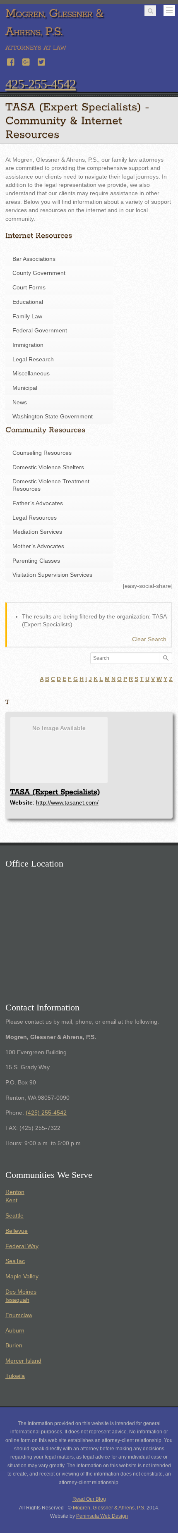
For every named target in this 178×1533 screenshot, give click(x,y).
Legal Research (33, 359)
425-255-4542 (40, 83)
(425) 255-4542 (46, 1113)
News (19, 402)
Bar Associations (33, 259)
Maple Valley (21, 1276)
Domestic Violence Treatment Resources (50, 485)
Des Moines (20, 1292)
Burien (13, 1345)
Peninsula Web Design (102, 1516)
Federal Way (21, 1246)
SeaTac (15, 1261)
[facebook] (11, 61)
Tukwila (15, 1376)
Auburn (14, 1331)
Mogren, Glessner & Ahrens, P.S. (109, 1508)
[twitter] (42, 61)
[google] (26, 61)
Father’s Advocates (37, 503)
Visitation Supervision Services (52, 575)
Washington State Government (52, 416)
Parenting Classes (36, 561)
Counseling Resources (42, 453)
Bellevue (16, 1231)
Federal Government (39, 330)
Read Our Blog (89, 1499)
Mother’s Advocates (38, 546)
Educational (27, 302)
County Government (38, 273)
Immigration (27, 345)
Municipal (24, 388)
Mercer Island (23, 1361)
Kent (11, 1200)
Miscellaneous (31, 373)
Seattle (14, 1216)
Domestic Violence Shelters (48, 467)
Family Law (27, 316)
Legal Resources (34, 518)
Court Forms (29, 287)
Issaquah (17, 1300)
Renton (14, 1192)
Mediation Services (37, 532)
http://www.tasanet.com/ (67, 802)
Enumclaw (18, 1315)
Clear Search (149, 639)
